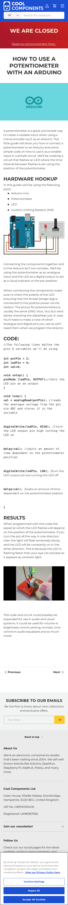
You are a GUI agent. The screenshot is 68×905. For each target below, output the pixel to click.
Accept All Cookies (34, 899)
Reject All (34, 890)
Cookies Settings (34, 881)
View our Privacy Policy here (42, 872)
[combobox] (34, 15)
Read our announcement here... (34, 44)
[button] (55, 6)
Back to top (32, 737)
